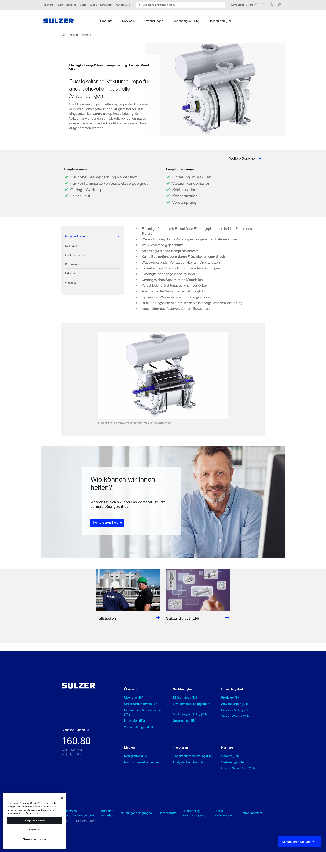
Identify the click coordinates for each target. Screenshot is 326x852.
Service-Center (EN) (235, 716)
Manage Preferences (34, 838)
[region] (34, 821)
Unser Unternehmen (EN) (141, 704)
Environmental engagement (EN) (191, 706)
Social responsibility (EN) (190, 714)
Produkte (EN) (230, 697)
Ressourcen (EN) (220, 21)
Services (128, 21)
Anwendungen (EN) (234, 704)
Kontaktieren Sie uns (107, 522)
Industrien (71, 273)
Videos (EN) (72, 282)
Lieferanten (106, 4)
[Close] (62, 798)
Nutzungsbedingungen (136, 813)
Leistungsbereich (75, 254)
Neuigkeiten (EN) (135, 756)
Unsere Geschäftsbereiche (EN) (142, 712)
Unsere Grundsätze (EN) (238, 768)
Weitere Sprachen (243, 158)
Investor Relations (66, 4)
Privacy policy (33, 813)
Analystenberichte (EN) (188, 762)
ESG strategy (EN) (185, 697)
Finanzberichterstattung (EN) (192, 756)
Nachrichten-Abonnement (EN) (145, 762)
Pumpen (86, 34)
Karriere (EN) (123, 4)
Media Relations (88, 4)
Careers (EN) (230, 756)
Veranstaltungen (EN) (138, 727)
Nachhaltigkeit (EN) (186, 21)
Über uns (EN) (133, 697)
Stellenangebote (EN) (235, 762)
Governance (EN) (184, 720)
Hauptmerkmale (75, 236)
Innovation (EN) (134, 720)
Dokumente (72, 264)
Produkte (106, 21)
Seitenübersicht (251, 813)
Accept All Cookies (35, 820)
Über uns (48, 4)
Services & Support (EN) (238, 710)
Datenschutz (167, 813)
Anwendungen (153, 21)
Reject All (34, 829)
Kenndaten (71, 245)
